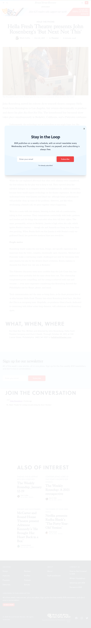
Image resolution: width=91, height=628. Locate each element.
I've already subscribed (45, 165)
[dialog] (45, 314)
